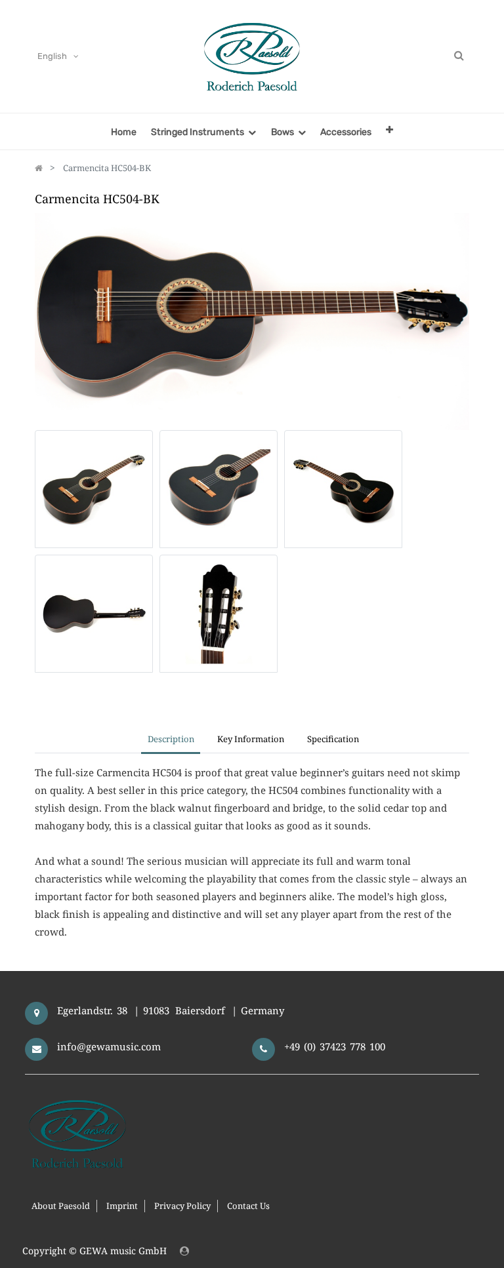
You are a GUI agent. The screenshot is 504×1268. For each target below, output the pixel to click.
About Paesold (61, 1206)
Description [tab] (171, 739)
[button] (389, 129)
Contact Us (248, 1206)
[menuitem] (124, 131)
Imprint (122, 1206)
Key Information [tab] (250, 739)
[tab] (333, 740)
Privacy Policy (182, 1206)
